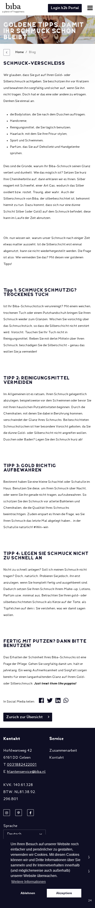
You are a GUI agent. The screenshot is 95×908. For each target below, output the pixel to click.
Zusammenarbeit (63, 751)
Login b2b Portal (65, 8)
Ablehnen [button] (28, 893)
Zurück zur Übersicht (24, 717)
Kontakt (56, 758)
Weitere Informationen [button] (28, 882)
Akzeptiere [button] (64, 893)
